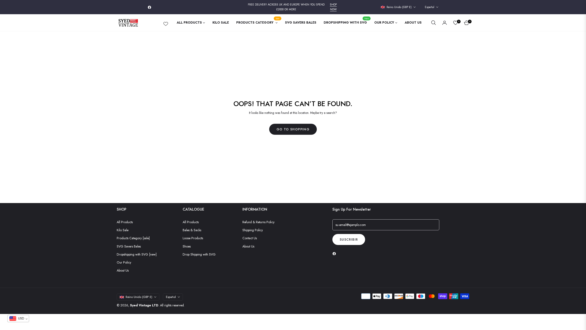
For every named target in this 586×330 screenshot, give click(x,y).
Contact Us (249, 238)
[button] (433, 22)
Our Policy (124, 262)
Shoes (187, 246)
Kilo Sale (122, 230)
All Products (125, 222)
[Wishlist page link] (165, 23)
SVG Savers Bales (129, 246)
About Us (123, 270)
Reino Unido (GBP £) (399, 7)
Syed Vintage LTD (144, 305)
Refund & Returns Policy (258, 222)
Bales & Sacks (192, 230)
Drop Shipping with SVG (199, 254)
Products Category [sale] (133, 238)
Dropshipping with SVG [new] (137, 254)
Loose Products (193, 238)
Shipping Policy (252, 230)
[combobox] (18, 318)
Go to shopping (293, 129)
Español (429, 7)
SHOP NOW (333, 7)
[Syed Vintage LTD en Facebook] (335, 253)
